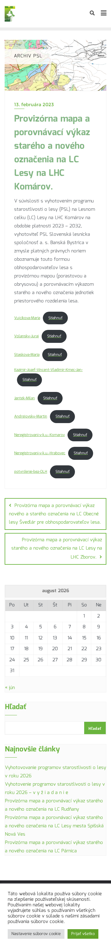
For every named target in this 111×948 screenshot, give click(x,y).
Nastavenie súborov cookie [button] (36, 934)
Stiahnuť (55, 318)
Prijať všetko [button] (83, 934)
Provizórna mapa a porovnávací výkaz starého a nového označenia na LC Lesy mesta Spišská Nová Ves (54, 826)
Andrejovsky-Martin (30, 416)
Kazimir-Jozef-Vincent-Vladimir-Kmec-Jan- (48, 370)
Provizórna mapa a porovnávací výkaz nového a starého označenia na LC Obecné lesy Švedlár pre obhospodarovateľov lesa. (55, 514)
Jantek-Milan (24, 398)
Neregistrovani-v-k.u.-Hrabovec (39, 453)
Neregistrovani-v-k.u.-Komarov (39, 435)
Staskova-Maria (26, 355)
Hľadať (16, 708)
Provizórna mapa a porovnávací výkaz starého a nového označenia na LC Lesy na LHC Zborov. (56, 548)
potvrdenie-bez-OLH (30, 472)
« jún (10, 688)
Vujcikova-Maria (27, 318)
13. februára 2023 (34, 104)
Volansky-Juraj (26, 336)
